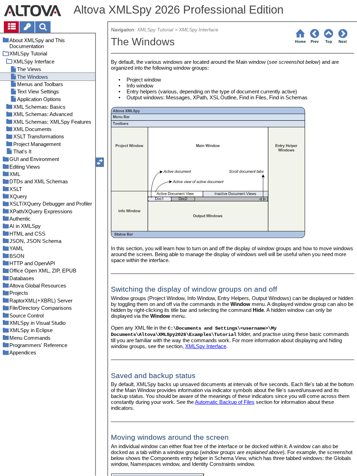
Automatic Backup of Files (225, 402)
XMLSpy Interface (198, 29)
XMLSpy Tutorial (155, 29)
